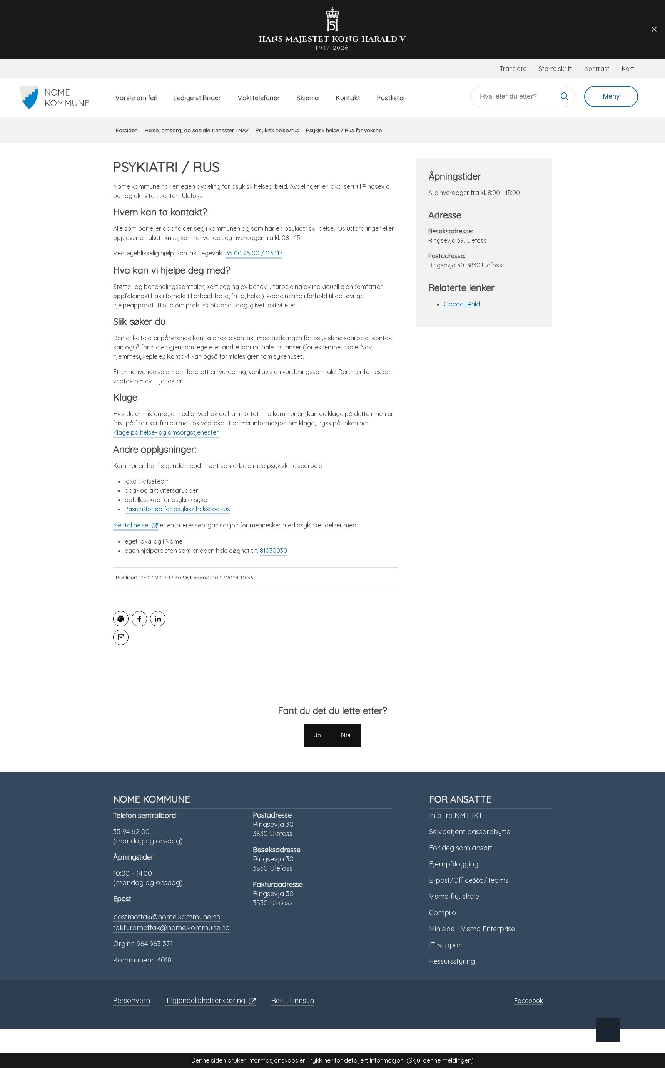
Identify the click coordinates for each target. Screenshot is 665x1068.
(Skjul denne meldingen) (440, 1060)
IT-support (446, 944)
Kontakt (348, 98)
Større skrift (555, 68)
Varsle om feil (136, 98)
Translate (513, 68)
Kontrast (597, 68)
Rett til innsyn (292, 1000)
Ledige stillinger (197, 98)
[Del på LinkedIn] (157, 618)
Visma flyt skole (454, 896)
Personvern (131, 1000)
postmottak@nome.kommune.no (167, 916)
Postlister (391, 98)
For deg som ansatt (460, 847)
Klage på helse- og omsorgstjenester (166, 432)
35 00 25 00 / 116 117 (254, 253)
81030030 (273, 550)
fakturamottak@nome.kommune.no (171, 927)
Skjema (308, 98)
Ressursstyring (452, 961)
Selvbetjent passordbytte (469, 831)
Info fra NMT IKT (456, 815)
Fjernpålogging (453, 864)
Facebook (528, 1000)
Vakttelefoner (259, 98)
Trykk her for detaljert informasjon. (356, 1060)
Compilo (442, 912)
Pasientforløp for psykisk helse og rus (177, 509)
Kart (628, 68)
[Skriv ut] (121, 618)
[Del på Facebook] (139, 618)
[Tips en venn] (121, 637)
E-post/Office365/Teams (468, 880)
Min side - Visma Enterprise (472, 928)
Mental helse (130, 525)
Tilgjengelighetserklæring (205, 1000)
